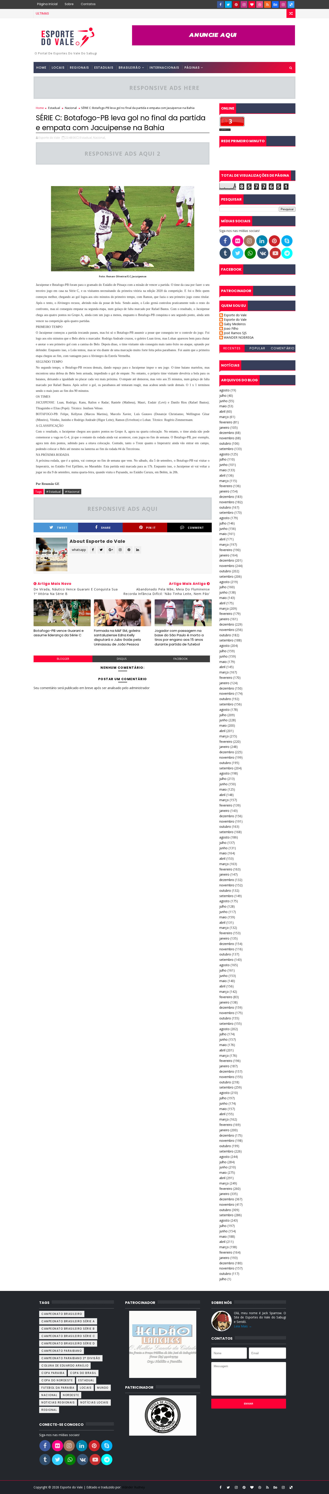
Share (106, 528)
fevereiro (225, 422)
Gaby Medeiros (235, 324)
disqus (121, 659)
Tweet (62, 528)
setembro (226, 449)
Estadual (54, 108)
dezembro (226, 433)
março (224, 417)
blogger (63, 659)
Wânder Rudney (133, 1487)
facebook (180, 659)
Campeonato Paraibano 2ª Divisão (70, 1358)
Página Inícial (47, 4)
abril (222, 411)
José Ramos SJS (235, 333)
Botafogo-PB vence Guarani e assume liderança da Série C (59, 632)
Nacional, (99, 138)
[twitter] (228, 4)
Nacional (71, 108)
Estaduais (103, 67)
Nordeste (71, 1395)
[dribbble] (259, 4)
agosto (224, 390)
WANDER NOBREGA (239, 338)
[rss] (267, 4)
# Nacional (72, 492)
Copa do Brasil (83, 1373)
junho (223, 401)
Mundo (103, 1388)
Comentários (283, 349)
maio (223, 406)
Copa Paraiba (52, 1373)
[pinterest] (236, 4)
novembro (226, 438)
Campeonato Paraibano (61, 1351)
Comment (196, 528)
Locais (58, 67)
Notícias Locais (94, 1402)
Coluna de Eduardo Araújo (64, 1365)
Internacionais (164, 67)
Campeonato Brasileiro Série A (68, 1321)
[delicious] (291, 4)
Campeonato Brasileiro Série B (68, 1329)
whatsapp (79, 550)
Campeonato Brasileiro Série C (68, 1336)
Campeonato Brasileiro (61, 1314)
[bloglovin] (251, 4)
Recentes (232, 348)
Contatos (88, 4)
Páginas (192, 67)
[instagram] (244, 4)
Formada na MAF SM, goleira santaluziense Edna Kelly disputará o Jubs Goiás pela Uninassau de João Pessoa (117, 637)
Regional (49, 1410)
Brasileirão (130, 67)
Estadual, (86, 138)
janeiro (224, 427)
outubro (225, 443)
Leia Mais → (243, 1326)
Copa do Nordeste (57, 1380)
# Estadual (53, 492)
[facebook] (220, 4)
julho (222, 395)
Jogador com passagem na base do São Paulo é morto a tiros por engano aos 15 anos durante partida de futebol (179, 637)
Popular (257, 348)
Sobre (69, 4)
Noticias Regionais (58, 1402)
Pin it (151, 528)
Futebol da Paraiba (57, 1388)
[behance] (275, 4)
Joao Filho (231, 329)
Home (41, 67)
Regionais (79, 67)
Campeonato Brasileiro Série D (68, 1343)
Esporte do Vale (235, 315)
